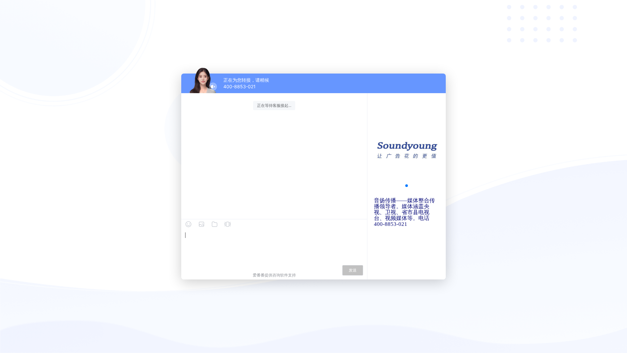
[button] (406, 185)
